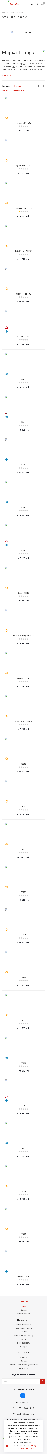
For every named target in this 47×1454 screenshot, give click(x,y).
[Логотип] (13, 4)
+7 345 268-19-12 (25, 1408)
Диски (24, 1310)
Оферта (23, 1339)
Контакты (23, 1368)
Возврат (23, 1346)
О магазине (23, 1353)
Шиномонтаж (23, 1313)
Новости (23, 1357)
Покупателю (23, 1320)
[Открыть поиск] (37, 4)
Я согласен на (25, 1447)
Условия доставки (23, 1328)
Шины (23, 1306)
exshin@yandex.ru (25, 1414)
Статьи (24, 1361)
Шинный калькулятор (23, 1335)
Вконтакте (22, 1395)
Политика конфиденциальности (23, 1365)
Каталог (23, 1301)
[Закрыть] (40, 1423)
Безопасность (23, 1343)
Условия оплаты (23, 1324)
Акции (24, 1332)
